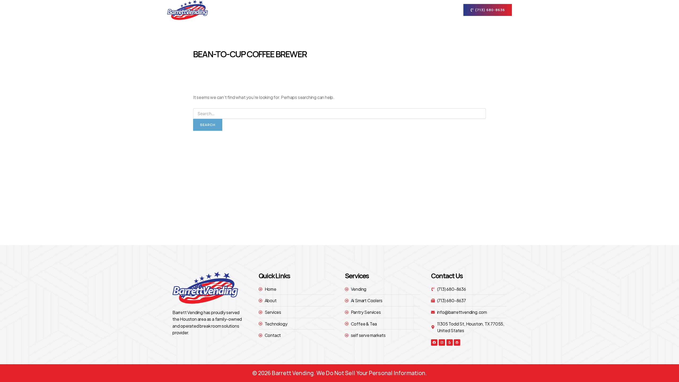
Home (313, 9)
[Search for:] (339, 113)
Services (367, 9)
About (335, 9)
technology (404, 9)
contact (434, 9)
